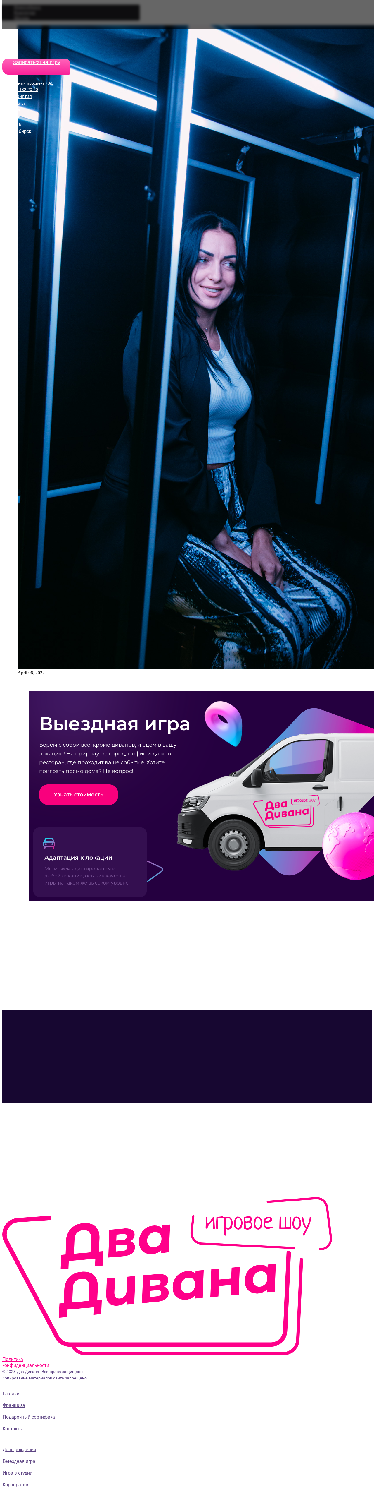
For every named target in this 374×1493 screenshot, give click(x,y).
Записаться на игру (36, 62)
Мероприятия (17, 96)
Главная (12, 1393)
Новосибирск (16, 131)
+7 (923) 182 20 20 (20, 89)
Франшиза (13, 103)
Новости (11, 116)
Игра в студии (17, 1472)
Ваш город (11, 110)
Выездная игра (19, 1461)
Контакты (12, 123)
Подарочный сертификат (30, 1417)
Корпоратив (15, 1484)
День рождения (19, 1449)
